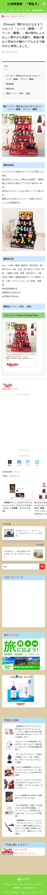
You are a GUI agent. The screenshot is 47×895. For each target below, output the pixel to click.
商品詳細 (10, 84)
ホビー (11, 10)
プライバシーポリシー (34, 884)
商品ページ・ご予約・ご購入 (18, 93)
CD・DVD (26, 10)
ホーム (3, 10)
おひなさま (15, 476)
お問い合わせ (28, 888)
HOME (25, 879)
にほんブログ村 (20, 849)
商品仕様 (10, 89)
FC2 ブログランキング (24, 853)
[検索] (42, 566)
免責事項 (17, 888)
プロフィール (17, 884)
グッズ (17, 472)
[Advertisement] (23, 422)
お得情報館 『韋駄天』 (23, 4)
